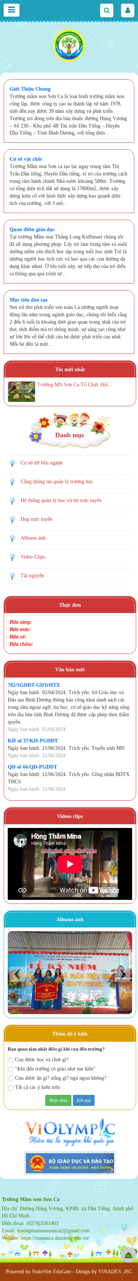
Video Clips (33, 557)
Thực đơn (70, 605)
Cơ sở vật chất (26, 159)
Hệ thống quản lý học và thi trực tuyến (61, 500)
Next (122, 974)
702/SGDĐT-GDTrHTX (34, 685)
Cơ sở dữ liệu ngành (42, 463)
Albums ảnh (33, 538)
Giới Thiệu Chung (30, 89)
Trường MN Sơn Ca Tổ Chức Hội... (75, 384)
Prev (17, 974)
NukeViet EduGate (51, 1271)
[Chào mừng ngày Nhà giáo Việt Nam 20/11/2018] (70, 972)
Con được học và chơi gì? (41, 1059)
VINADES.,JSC (115, 1271)
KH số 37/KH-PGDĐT (33, 741)
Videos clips (70, 816)
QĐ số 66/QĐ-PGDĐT (32, 767)
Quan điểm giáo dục (32, 229)
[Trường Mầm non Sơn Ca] (69, 46)
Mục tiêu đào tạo (28, 300)
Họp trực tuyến (36, 519)
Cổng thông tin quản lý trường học (57, 481)
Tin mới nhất (70, 369)
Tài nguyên (32, 575)
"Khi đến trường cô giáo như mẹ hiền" (55, 1069)
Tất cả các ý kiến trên (37, 1087)
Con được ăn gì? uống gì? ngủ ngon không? (60, 1078)
